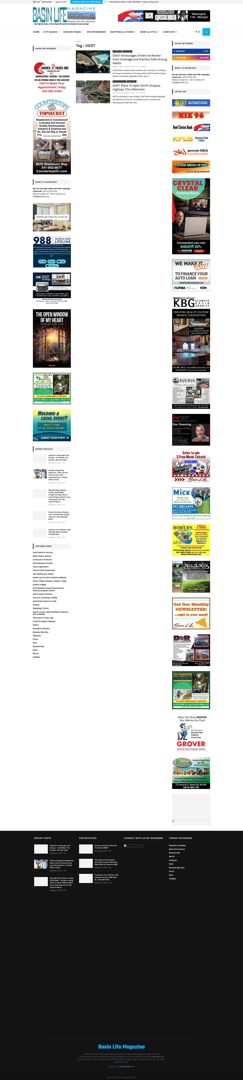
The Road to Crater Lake (43, 618)
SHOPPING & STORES (122, 32)
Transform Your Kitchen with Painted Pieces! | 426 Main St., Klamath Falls (106, 877)
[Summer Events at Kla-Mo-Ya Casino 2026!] (86, 849)
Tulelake (36, 657)
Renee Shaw (119, 67)
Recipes (36, 605)
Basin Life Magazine (121, 1047)
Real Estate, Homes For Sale (44, 601)
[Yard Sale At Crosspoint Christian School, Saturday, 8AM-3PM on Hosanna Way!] (86, 863)
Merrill (35, 654)
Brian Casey (119, 93)
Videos (36, 625)
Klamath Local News (177, 845)
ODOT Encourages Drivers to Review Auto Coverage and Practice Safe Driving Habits (140, 59)
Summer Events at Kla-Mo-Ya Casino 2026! (106, 846)
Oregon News (127, 51)
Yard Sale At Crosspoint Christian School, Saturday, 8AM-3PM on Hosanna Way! (106, 862)
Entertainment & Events (43, 563)
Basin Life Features (119, 81)
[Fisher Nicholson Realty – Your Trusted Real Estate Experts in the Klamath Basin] (40, 515)
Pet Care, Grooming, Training (45, 598)
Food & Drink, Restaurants (44, 570)
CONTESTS (169, 32)
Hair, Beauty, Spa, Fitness (43, 574)
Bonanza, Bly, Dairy (40, 632)
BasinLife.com (158, 1057)
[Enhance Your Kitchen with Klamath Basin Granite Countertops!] (40, 533)
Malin (35, 650)
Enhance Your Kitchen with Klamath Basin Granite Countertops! (59, 532)
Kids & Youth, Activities (42, 594)
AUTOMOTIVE (117, 51)
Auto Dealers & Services (43, 552)
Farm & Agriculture (40, 567)
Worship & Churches (41, 629)
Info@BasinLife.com (126, 1067)
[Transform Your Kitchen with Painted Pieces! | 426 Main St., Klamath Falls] (86, 878)
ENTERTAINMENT (96, 32)
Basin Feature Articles (42, 556)
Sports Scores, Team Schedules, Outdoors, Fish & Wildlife (50, 613)
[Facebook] (197, 31)
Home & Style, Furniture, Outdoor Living (49, 581)
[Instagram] (199, 31)
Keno (35, 643)
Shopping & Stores (41, 608)
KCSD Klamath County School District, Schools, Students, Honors (48, 589)
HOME (36, 32)
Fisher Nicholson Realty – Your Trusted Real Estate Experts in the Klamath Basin (141, 2)
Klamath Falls (38, 646)
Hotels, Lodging (39, 585)
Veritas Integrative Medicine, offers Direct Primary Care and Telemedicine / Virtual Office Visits (58, 475)
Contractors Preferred (42, 560)
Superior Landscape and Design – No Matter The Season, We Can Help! (58, 457)
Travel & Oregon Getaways (44, 621)
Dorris (35, 639)
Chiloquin (37, 636)
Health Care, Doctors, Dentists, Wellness (49, 577)
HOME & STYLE (148, 32)
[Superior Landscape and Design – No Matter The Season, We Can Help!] (40, 458)
